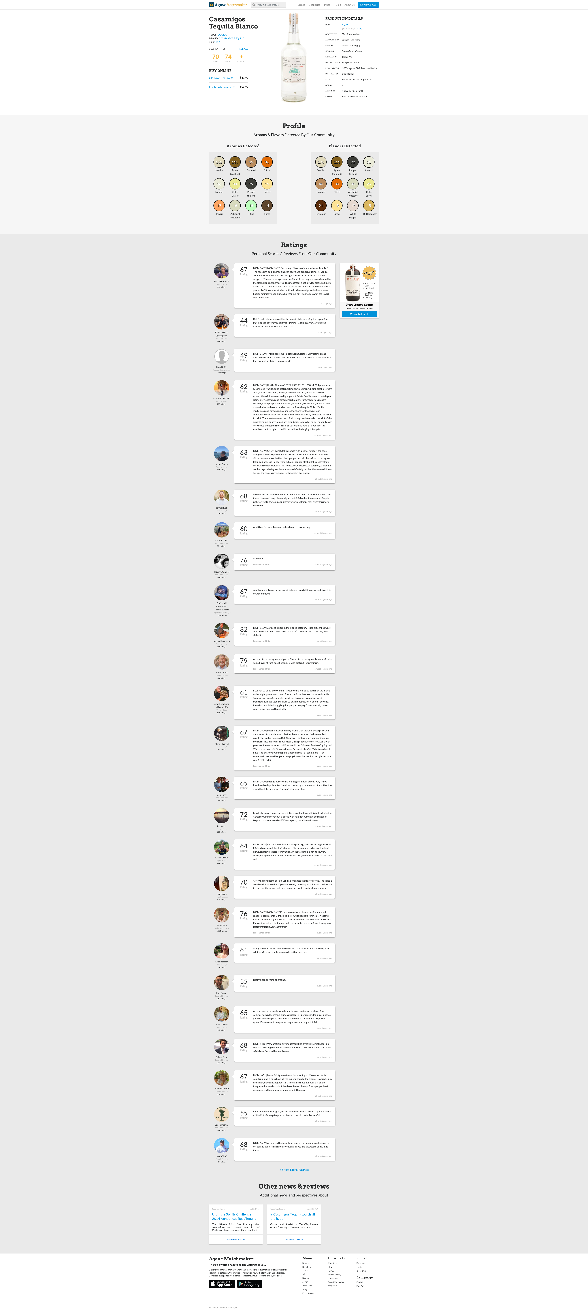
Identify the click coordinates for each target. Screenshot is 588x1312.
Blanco (305, 1278)
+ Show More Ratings (294, 1169)
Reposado (307, 1285)
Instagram (361, 1270)
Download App (368, 4)
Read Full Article (236, 1239)
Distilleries (314, 4)
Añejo (305, 1289)
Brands (301, 4)
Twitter (360, 1267)
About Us (350, 4)
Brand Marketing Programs (336, 1284)
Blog (338, 4)
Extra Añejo (308, 1293)
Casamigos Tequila (231, 38)
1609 (217, 41)
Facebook (361, 1263)
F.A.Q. (331, 1270)
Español (360, 1286)
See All (243, 48)
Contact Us (333, 1278)
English (359, 1282)
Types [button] (327, 4)
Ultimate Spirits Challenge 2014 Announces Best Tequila (234, 1216)
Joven (305, 1281)
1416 (358, 28)
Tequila (221, 34)
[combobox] (268, 5)
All (303, 1274)
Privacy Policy (334, 1274)
